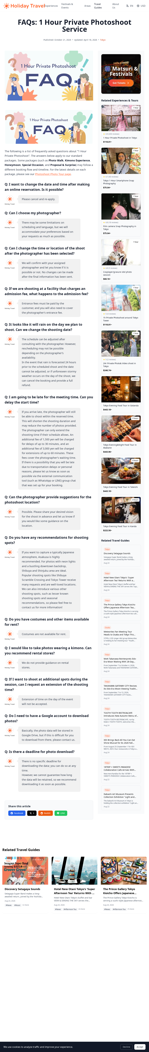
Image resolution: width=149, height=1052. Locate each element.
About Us (115, 5)
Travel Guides (98, 5)
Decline (126, 1046)
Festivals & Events (67, 5)
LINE (62, 813)
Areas (87, 5)
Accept (140, 1046)
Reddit (47, 813)
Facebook (18, 813)
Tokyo (102, 39)
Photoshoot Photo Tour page (53, 174)
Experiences (51, 5)
